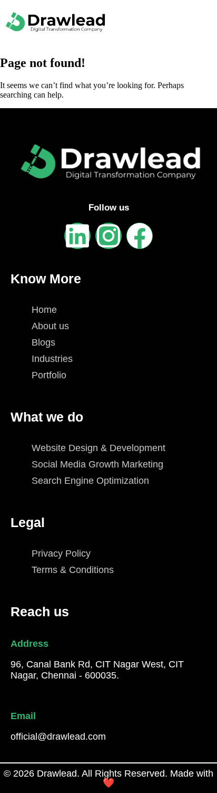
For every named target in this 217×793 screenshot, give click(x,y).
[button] (176, 22)
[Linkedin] (77, 236)
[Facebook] (139, 236)
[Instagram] (108, 236)
